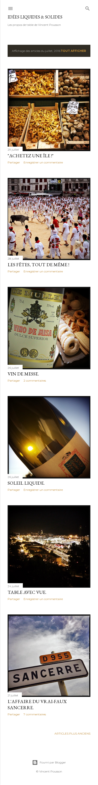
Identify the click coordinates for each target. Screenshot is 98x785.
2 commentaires (35, 380)
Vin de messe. (23, 374)
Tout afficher (73, 51)
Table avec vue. (27, 592)
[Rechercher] (87, 7)
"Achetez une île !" (31, 156)
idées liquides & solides (35, 17)
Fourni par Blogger (53, 762)
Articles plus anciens (72, 733)
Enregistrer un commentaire (43, 162)
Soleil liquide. (26, 483)
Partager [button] (14, 162)
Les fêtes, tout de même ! (38, 265)
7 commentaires (35, 714)
